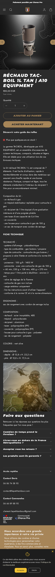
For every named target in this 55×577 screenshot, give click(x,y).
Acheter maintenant (27, 124)
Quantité (7, 100)
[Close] (52, 551)
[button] (4, 10)
